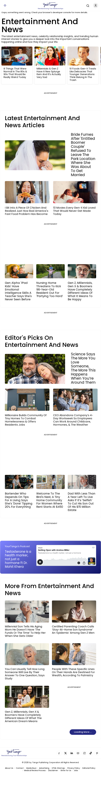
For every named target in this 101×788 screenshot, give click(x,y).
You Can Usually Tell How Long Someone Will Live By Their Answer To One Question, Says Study (25, 673)
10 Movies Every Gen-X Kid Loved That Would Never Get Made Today (74, 211)
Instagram (84, 753)
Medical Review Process (35, 770)
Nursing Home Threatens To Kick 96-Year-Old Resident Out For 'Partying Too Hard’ (49, 289)
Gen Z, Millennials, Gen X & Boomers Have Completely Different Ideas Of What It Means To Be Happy (80, 291)
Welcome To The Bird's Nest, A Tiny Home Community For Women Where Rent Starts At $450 (49, 500)
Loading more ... (83, 731)
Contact (20, 768)
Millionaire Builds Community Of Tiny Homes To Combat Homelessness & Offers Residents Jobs (26, 420)
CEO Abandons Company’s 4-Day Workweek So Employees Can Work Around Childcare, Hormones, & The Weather (73, 420)
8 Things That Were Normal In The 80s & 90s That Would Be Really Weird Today (15, 72)
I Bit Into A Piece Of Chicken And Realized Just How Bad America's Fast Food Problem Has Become (26, 211)
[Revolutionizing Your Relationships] (50, 4)
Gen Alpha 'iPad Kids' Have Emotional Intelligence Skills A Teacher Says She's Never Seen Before (18, 291)
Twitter (65, 753)
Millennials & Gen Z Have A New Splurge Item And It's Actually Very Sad (49, 72)
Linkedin (71, 753)
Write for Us (65, 770)
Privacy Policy (73, 768)
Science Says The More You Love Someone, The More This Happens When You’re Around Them (83, 368)
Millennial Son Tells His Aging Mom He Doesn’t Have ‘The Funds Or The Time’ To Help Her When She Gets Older (25, 631)
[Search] (87, 5)
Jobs (76, 770)
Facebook (59, 753)
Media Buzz (31, 768)
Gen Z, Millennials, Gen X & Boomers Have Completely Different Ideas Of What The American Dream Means (23, 716)
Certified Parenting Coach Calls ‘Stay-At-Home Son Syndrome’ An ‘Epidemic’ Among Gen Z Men (73, 629)
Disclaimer (53, 770)
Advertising (44, 768)
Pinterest (97, 753)
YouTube (78, 753)
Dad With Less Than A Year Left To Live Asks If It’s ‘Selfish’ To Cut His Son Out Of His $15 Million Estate (81, 502)
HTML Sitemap (58, 768)
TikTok (90, 753)
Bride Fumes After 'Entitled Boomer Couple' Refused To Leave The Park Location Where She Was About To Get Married (83, 155)
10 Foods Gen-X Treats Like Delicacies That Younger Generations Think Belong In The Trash (83, 74)
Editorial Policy (88, 768)
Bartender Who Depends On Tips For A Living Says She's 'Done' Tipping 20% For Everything (18, 500)
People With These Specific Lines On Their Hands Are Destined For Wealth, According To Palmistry (73, 672)
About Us (9, 768)
